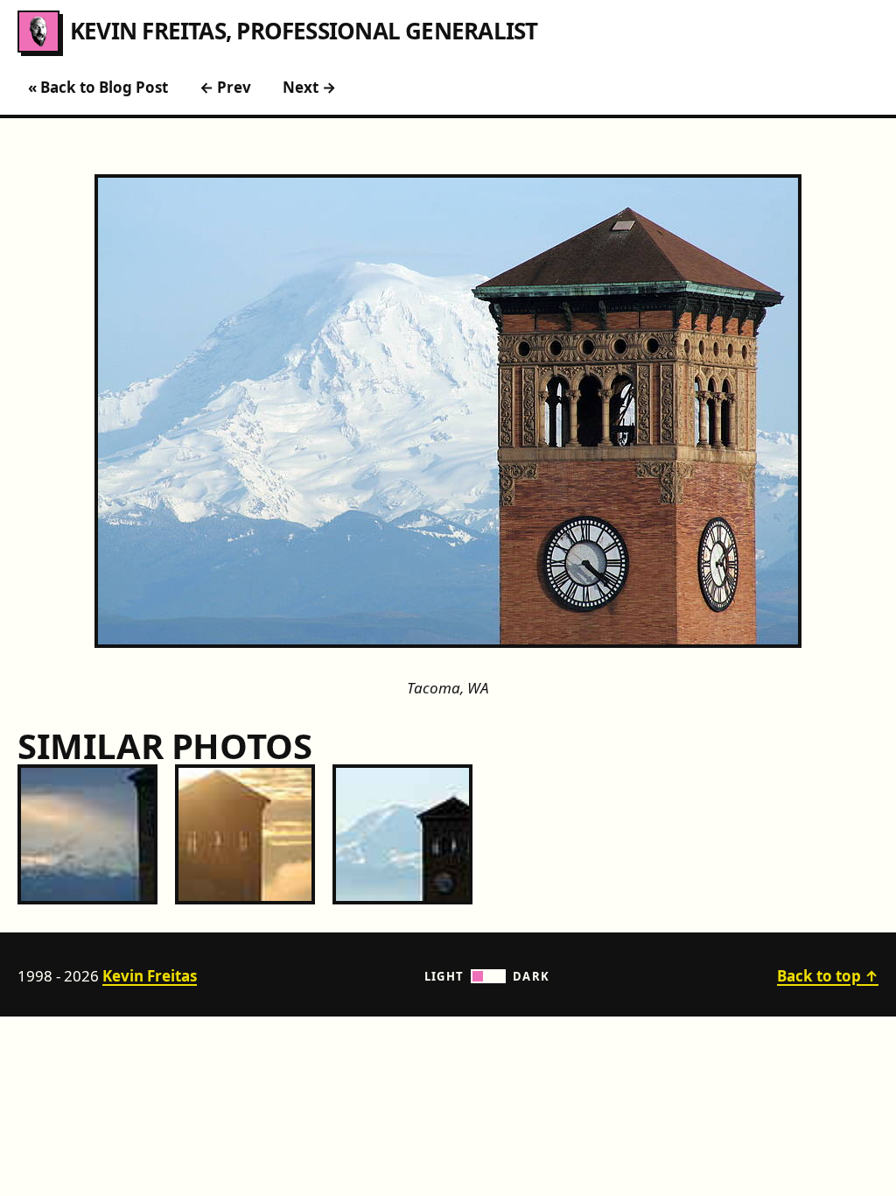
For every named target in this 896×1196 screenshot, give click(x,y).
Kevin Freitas (149, 976)
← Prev (225, 87)
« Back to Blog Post (98, 87)
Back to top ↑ (827, 976)
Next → (309, 87)
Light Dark (487, 976)
